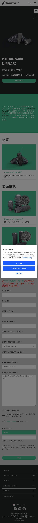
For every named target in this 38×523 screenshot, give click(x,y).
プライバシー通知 (26, 258)
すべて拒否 (19, 263)
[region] (19, 261)
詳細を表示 (19, 273)
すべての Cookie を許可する (19, 268)
